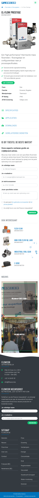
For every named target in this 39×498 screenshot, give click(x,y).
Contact (4, 456)
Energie (23, 452)
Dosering (24, 443)
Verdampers (25, 447)
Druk (22, 461)
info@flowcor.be (10, 382)
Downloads (11, 125)
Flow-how (4, 447)
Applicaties (11, 118)
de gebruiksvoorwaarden (20, 202)
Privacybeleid (19, 496)
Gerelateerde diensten (16, 133)
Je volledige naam (7, 165)
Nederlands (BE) (6, 469)
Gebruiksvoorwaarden (9, 496)
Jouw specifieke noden (9, 189)
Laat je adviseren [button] (8, 83)
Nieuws (3, 443)
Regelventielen (26, 466)
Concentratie (25, 456)
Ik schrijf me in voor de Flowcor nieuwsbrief (18, 208)
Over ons (4, 452)
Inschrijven (32, 423)
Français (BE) (5, 464)
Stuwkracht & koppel (28, 475)
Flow (22, 438)
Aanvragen (32, 212)
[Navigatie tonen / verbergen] (35, 2)
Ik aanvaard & (18, 203)
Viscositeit (24, 470)
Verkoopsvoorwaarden (30, 496)
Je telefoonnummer (8, 181)
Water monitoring (26, 479)
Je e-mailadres (6, 173)
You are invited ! (19, 334)
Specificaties (11, 110)
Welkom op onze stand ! (19, 299)
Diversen (24, 484)
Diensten (4, 438)
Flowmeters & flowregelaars (12, 7)
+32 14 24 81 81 (10, 378)
